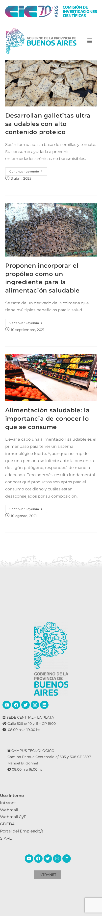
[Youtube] (6, 705)
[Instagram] (35, 705)
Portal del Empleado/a (22, 831)
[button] (90, 41)
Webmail (9, 810)
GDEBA (7, 824)
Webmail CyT (13, 816)
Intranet (8, 802)
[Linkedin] (44, 705)
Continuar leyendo (28, 170)
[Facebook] (16, 705)
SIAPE (6, 838)
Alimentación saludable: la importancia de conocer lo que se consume (47, 418)
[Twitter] (25, 705)
